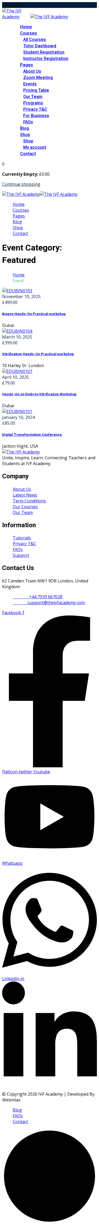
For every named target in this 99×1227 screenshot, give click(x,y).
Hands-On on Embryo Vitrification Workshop (39, 394)
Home (26, 27)
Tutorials (22, 538)
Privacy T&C (35, 109)
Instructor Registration (45, 58)
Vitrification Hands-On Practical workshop (38, 354)
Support (21, 555)
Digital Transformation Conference (32, 434)
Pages (26, 65)
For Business (36, 116)
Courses (28, 33)
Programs (33, 103)
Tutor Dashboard (39, 46)
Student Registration (43, 52)
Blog (24, 128)
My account (34, 147)
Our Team (33, 97)
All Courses (34, 39)
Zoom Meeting (38, 78)
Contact (28, 154)
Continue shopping (21, 184)
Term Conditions (29, 501)
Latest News (25, 495)
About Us (32, 71)
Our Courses (25, 507)
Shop (25, 135)
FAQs (28, 122)
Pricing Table (36, 90)
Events (30, 84)
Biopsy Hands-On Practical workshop (34, 314)
